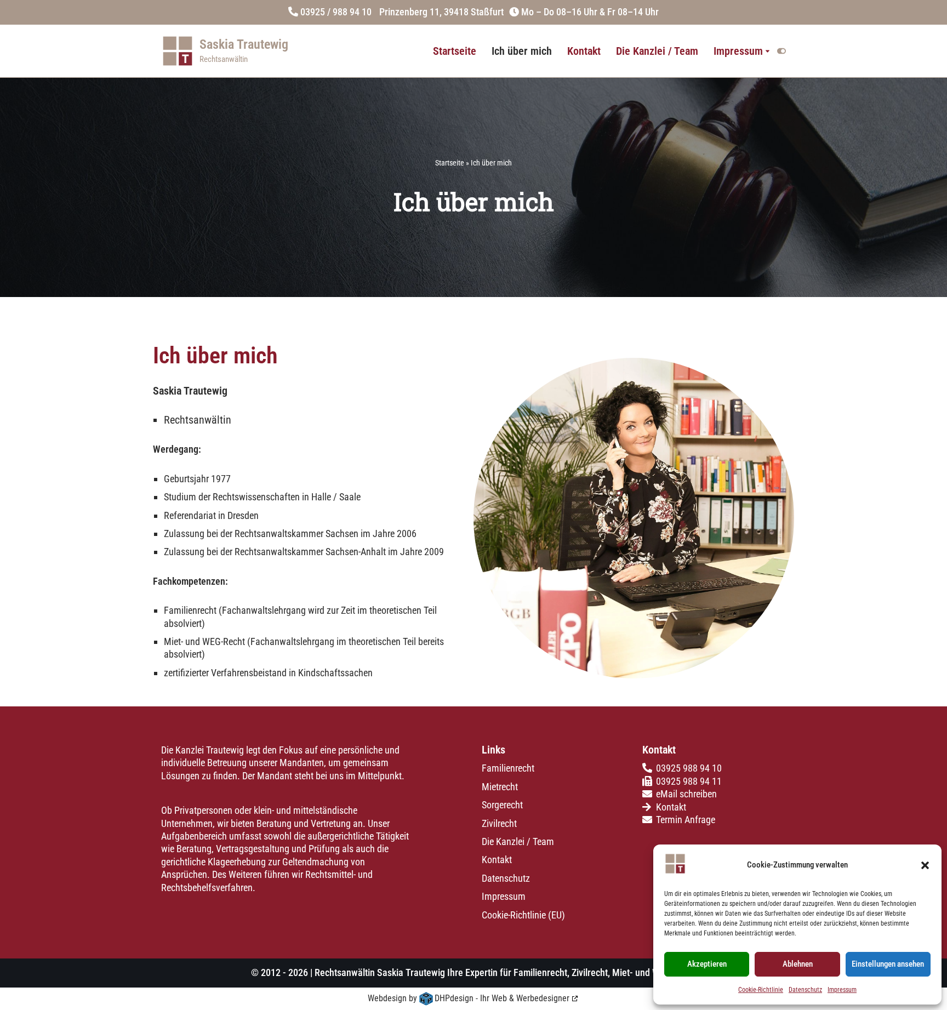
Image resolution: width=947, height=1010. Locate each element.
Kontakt (584, 51)
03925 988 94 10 (689, 768)
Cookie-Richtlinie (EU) (523, 915)
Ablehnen (798, 964)
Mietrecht (500, 786)
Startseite (454, 51)
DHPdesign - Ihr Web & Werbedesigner (502, 998)
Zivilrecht (499, 823)
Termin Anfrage (685, 819)
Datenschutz (805, 990)
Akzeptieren (707, 964)
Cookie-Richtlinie (760, 990)
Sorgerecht (502, 805)
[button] (925, 865)
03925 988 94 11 (689, 781)
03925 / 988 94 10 (336, 12)
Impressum (842, 990)
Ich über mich (522, 51)
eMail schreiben (686, 794)
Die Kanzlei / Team (657, 51)
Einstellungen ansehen (888, 964)
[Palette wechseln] (781, 51)
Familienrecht (508, 768)
